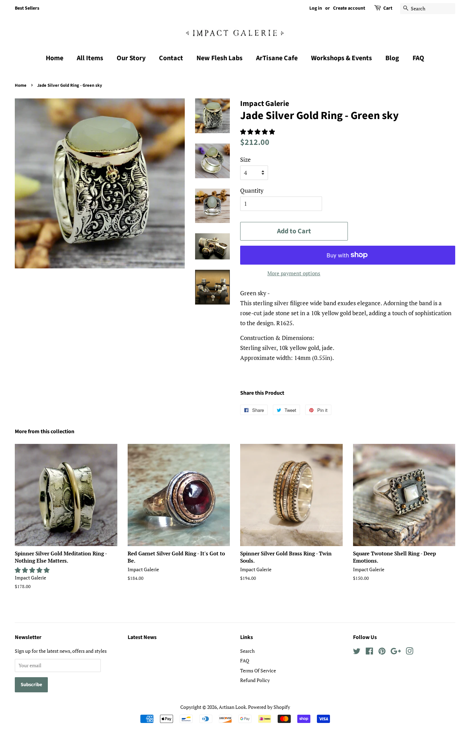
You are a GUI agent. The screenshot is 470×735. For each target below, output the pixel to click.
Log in (315, 8)
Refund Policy (255, 680)
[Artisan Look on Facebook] (369, 652)
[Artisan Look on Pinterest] (382, 652)
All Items (90, 58)
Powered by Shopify (269, 707)
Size (245, 159)
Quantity (252, 190)
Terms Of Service (258, 670)
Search (247, 651)
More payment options (293, 273)
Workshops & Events (341, 58)
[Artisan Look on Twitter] (357, 652)
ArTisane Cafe (277, 58)
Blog (392, 58)
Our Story (131, 58)
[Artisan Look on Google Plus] (396, 652)
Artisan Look (232, 707)
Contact (171, 58)
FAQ (418, 58)
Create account (349, 8)
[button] (258, 132)
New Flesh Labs (219, 58)
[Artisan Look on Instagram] (409, 652)
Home (54, 58)
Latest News (142, 637)
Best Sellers (27, 8)
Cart (387, 8)
